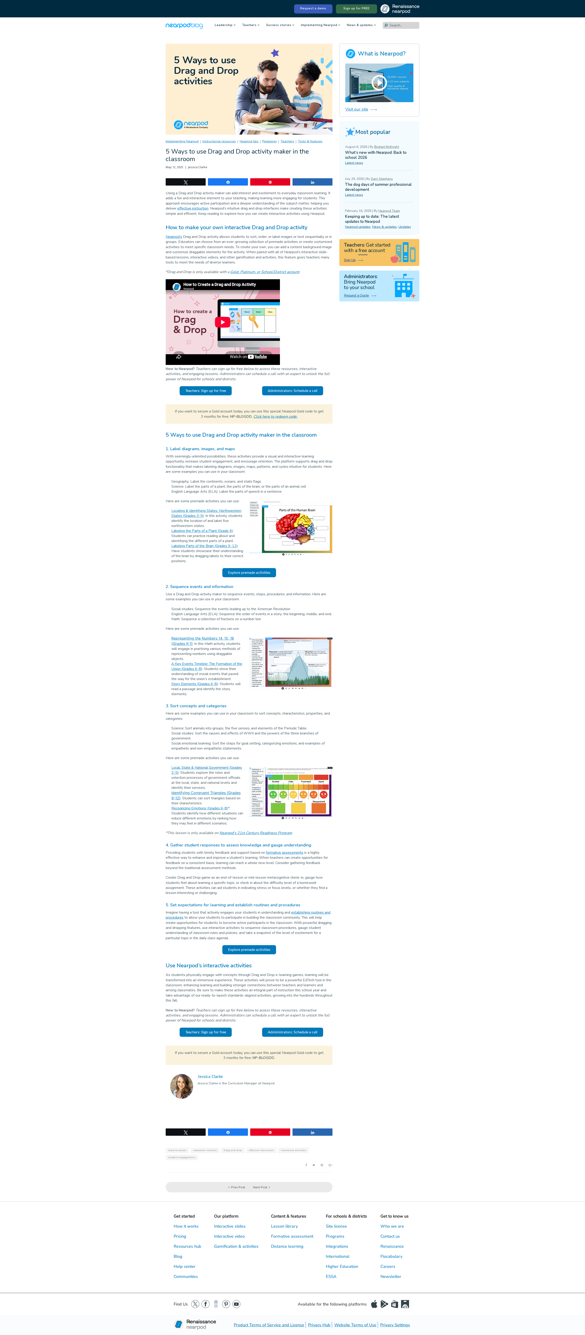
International (337, 1256)
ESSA (331, 1276)
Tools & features (310, 141)
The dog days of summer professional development (378, 187)
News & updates (360, 25)
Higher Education (342, 1266)
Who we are (392, 1226)
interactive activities (293, 1150)
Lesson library (284, 1226)
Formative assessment (292, 1236)
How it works (186, 1226)
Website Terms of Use (355, 1325)
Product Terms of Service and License (269, 1325)
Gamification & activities (236, 1246)
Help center (185, 1266)
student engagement (181, 1157)
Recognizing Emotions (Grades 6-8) (199, 808)
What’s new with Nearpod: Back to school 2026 (376, 155)
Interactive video (229, 1236)
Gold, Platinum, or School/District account (264, 271)
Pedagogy (269, 141)
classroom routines (205, 1150)
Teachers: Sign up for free (205, 391)
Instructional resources (219, 141)
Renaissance (392, 1246)
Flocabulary (391, 1256)
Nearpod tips (249, 141)
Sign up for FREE (356, 8)
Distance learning (287, 1246)
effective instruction (192, 208)
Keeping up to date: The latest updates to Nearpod (372, 219)
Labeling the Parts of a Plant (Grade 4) (202, 530)
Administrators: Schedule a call (292, 391)
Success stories (278, 25)
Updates (405, 227)
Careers (387, 1266)
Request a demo (313, 8)
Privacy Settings (395, 1325)
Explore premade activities (249, 572)
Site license (336, 1226)
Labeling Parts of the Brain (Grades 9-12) (204, 545)
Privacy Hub (319, 1325)
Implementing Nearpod (319, 25)
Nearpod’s (174, 236)
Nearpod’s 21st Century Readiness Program (255, 832)
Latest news (354, 163)
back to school (177, 1150)
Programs (335, 1236)
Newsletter (390, 1276)
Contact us (390, 1236)
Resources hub (187, 1246)
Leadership (224, 25)
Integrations (337, 1246)
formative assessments (284, 852)
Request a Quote (356, 295)
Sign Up (350, 260)
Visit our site (356, 109)
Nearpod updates (357, 227)
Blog (178, 1256)
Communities (186, 1276)
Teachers (249, 25)
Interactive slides (230, 1226)
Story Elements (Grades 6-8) (194, 683)
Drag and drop (233, 1150)
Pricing (180, 1236)
